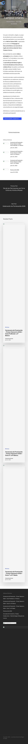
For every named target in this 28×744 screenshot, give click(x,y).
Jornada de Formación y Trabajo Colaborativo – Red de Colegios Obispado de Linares (13, 616)
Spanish (8, 623)
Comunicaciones (11, 21)
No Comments (14, 23)
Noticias (14, 7)
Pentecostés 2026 (7, 611)
